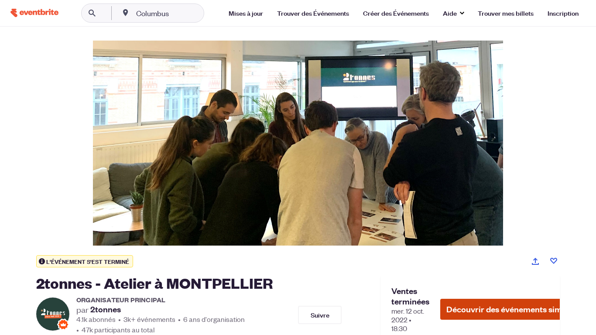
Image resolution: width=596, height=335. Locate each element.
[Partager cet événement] (535, 261)
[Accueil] (34, 13)
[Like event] (554, 261)
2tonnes (105, 309)
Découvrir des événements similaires (515, 309)
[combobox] (180, 13)
